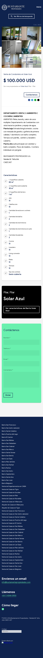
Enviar (8, 395)
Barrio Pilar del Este (8, 462)
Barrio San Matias (8, 440)
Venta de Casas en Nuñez (11, 554)
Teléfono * (7, 348)
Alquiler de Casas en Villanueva (12, 505)
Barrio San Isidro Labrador (11, 428)
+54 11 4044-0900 (9, 596)
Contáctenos (31, 95)
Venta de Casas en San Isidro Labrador (15, 514)
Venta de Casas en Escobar (11, 492)
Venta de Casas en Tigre (10, 489)
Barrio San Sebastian (9, 443)
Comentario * (8, 370)
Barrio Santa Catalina (9, 431)
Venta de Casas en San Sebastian (13, 529)
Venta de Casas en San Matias (12, 526)
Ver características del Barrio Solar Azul (21, 309)
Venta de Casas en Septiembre (12, 560)
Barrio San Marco (8, 449)
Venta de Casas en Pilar (10, 495)
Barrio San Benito (8, 456)
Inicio (38, 7)
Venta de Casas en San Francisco (13, 511)
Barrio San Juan (7, 480)
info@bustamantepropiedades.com (16, 582)
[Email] (38, 100)
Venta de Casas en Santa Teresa (13, 538)
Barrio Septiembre (8, 474)
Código (4, 629)
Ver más (31, 61)
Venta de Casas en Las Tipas (11, 545)
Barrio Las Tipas (7, 459)
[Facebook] (29, 100)
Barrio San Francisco (9, 425)
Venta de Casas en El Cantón (12, 523)
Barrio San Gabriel (8, 446)
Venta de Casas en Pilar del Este (13, 548)
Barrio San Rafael (8, 465)
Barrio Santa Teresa (8, 453)
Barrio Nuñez (6, 468)
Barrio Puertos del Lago (10, 434)
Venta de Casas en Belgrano (11, 569)
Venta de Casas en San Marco (12, 535)
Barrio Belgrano (7, 483)
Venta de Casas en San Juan (11, 566)
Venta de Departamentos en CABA (14, 486)
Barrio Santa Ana (7, 477)
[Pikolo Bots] (21, 643)
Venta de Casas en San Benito (12, 542)
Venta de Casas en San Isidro (12, 557)
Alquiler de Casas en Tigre (11, 508)
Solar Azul (24, 86)
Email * (6, 359)
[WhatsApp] (35, 100)
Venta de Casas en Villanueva (12, 502)
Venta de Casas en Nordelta (11, 499)
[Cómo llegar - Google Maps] (3, 609)
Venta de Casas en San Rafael (12, 551)
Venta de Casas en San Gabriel (12, 532)
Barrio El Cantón (7, 437)
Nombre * (7, 338)
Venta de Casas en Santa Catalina (13, 517)
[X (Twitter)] (32, 100)
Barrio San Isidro (7, 471)
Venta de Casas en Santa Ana (12, 563)
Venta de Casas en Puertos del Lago (14, 520)
